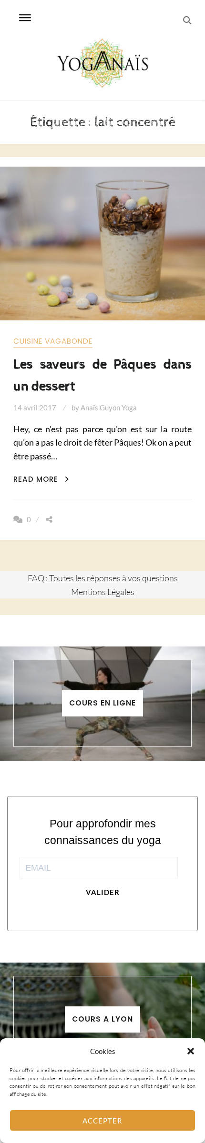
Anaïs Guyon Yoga (109, 407)
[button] (190, 1051)
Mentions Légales (102, 591)
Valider (103, 892)
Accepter (102, 1120)
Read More (41, 479)
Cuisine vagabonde (52, 341)
